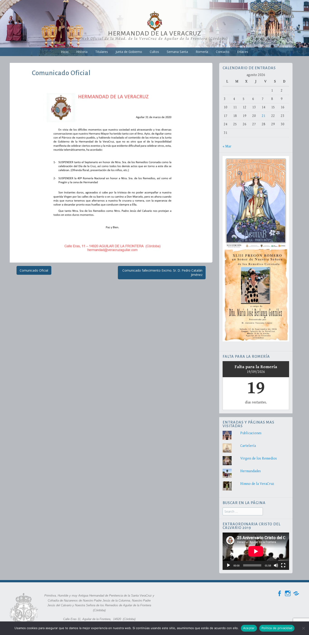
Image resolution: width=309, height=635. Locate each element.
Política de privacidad (276, 628)
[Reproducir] (228, 565)
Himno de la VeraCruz (257, 484)
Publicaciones (250, 433)
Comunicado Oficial (34, 270)
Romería (202, 52)
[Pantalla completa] (283, 565)
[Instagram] (288, 593)
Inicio (65, 52)
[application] (256, 551)
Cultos (154, 52)
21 (263, 116)
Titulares (101, 52)
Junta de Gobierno (129, 52)
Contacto (222, 52)
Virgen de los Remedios (258, 458)
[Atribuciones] (296, 593)
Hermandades (250, 471)
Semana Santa (177, 52)
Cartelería (248, 446)
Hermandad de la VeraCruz (154, 33)
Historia (82, 52)
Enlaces (242, 52)
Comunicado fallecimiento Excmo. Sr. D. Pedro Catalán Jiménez (162, 272)
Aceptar (249, 628)
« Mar (227, 146)
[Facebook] (279, 593)
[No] (303, 628)
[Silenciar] (276, 565)
